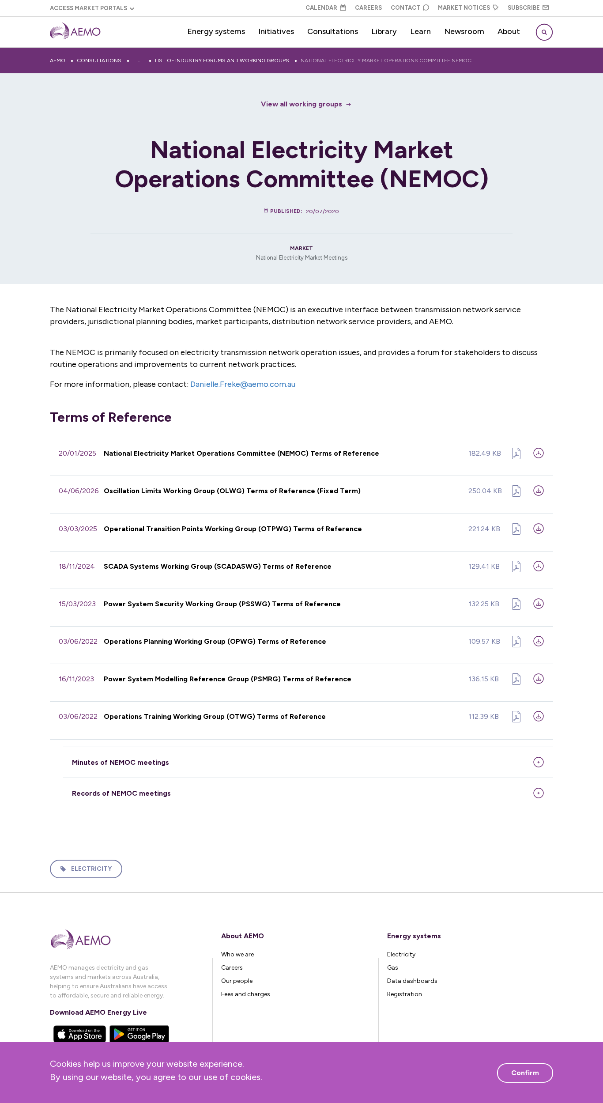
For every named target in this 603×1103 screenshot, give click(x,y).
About (508, 31)
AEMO (57, 60)
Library (384, 31)
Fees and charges (245, 994)
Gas (392, 967)
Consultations (332, 31)
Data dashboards (412, 981)
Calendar (321, 7)
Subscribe (524, 7)
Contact (405, 7)
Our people (237, 981)
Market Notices (464, 7)
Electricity (91, 869)
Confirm (525, 1073)
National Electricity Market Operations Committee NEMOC (386, 60)
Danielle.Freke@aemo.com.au (242, 384)
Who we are (237, 954)
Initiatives (276, 31)
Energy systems (216, 31)
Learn (420, 31)
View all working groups (301, 104)
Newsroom (464, 31)
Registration (404, 994)
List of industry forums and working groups (222, 60)
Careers (368, 7)
